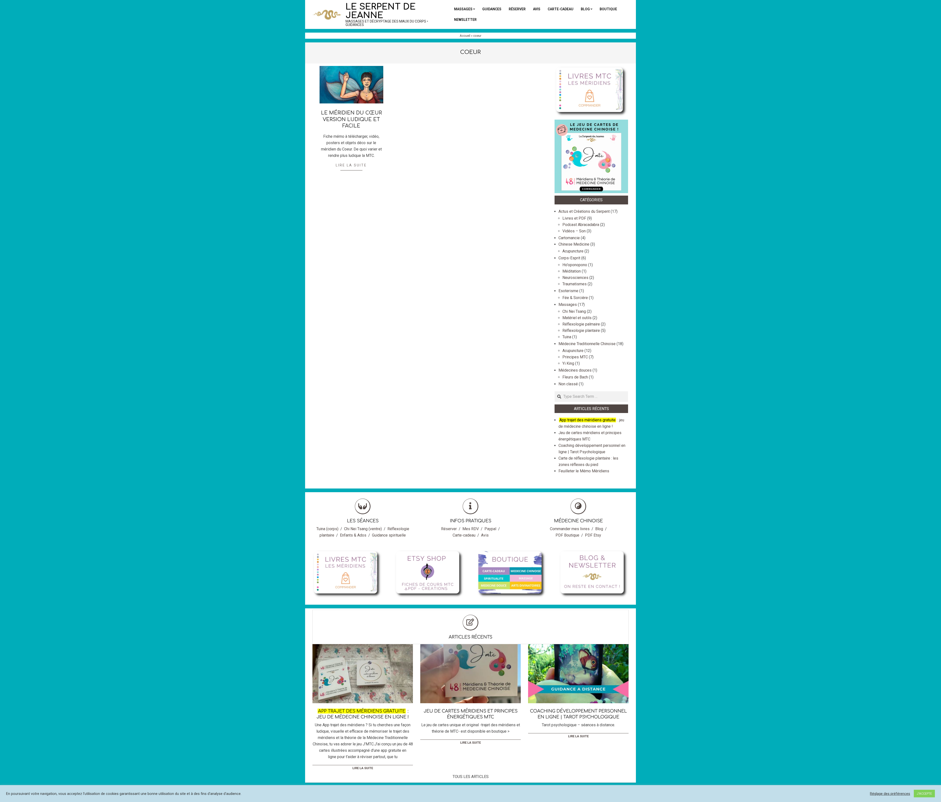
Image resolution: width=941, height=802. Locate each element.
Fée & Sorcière (575, 297)
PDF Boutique (567, 535)
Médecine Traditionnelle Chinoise (587, 343)
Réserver (449, 528)
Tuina (566, 337)
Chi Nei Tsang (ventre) (363, 528)
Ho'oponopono (574, 265)
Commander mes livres (570, 528)
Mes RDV (470, 528)
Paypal (490, 528)
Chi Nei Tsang (574, 311)
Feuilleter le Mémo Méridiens (583, 471)
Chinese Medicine (573, 244)
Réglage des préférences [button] (890, 793)
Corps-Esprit (569, 258)
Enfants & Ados (353, 535)
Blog (599, 528)
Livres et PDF (574, 218)
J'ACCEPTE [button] (924, 793)
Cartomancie (569, 238)
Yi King (568, 363)
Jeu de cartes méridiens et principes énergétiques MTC (471, 714)
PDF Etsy (593, 535)
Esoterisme (568, 290)
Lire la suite (351, 165)
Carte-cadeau (464, 535)
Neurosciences (575, 277)
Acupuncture (572, 251)
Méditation (571, 271)
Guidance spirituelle (389, 535)
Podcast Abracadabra (580, 224)
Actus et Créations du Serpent (584, 211)
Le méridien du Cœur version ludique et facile (351, 119)
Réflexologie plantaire (581, 330)
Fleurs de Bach (575, 377)
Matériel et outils (577, 317)
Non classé (568, 384)
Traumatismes (574, 284)
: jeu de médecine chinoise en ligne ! (363, 714)
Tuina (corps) (327, 528)
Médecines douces (575, 370)
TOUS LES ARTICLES (471, 776)
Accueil (465, 36)
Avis (485, 535)
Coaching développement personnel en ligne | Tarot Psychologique (578, 714)
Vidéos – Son (574, 231)
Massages (567, 304)
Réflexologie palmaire (581, 324)
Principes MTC (575, 357)
